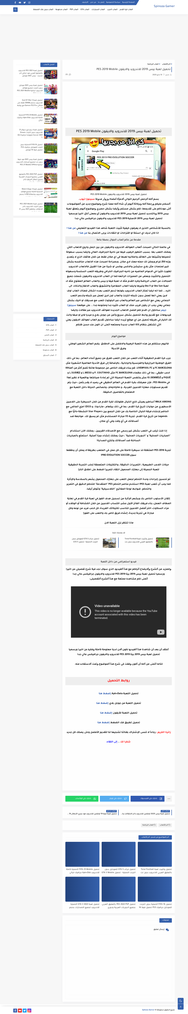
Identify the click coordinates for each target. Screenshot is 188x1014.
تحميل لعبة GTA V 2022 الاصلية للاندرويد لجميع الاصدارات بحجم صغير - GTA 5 (84, 906)
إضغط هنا (105, 693)
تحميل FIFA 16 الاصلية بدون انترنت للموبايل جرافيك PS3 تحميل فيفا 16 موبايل (155, 906)
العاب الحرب (112, 10)
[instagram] (29, 3)
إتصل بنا (101, 2)
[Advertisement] (94, 36)
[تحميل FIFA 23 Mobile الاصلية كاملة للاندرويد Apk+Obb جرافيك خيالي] (82, 854)
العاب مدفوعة (62, 10)
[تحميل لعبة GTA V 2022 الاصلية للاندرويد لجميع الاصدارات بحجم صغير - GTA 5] (82, 889)
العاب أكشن (49, 335)
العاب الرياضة (152, 64)
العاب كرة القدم (126, 10)
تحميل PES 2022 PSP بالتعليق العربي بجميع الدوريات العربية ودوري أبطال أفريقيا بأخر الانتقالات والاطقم (119, 906)
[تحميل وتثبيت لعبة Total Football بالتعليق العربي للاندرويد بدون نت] (155, 854)
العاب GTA (84, 10)
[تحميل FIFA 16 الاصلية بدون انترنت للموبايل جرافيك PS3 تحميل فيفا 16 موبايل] (155, 889)
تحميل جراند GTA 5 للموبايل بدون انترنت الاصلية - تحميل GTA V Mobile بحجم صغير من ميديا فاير (85, 540)
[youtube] (20, 3)
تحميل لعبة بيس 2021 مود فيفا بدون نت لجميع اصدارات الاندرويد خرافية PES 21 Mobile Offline (29, 162)
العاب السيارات (98, 10)
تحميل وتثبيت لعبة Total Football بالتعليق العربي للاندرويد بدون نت (139, 540)
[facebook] (15, 3)
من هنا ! (71, 228)
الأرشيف (85, 2)
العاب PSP (74, 10)
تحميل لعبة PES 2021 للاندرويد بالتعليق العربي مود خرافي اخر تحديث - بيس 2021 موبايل (30, 73)
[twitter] (25, 3)
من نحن (93, 2)
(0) (66, 75)
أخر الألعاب (166, 64)
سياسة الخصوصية (113, 2)
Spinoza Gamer (164, 6)
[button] (147, 799)
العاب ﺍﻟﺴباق (48, 356)
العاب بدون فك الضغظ (43, 10)
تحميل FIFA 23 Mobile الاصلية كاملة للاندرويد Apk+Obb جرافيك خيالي (82, 871)
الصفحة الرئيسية (128, 2)
